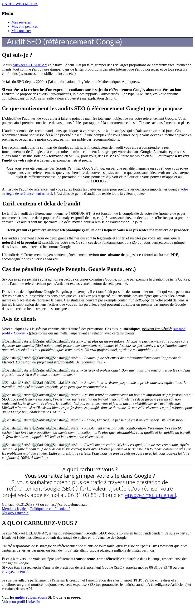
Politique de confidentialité (50, 509)
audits (20, 597)
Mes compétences (24, 26)
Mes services (21, 22)
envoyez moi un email (150, 494)
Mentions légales (14, 509)
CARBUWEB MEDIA (20, 4)
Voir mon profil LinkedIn (21, 602)
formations (38, 597)
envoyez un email (15, 572)
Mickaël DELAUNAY (30, 65)
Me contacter (21, 31)
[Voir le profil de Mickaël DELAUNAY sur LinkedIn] (15, 513)
